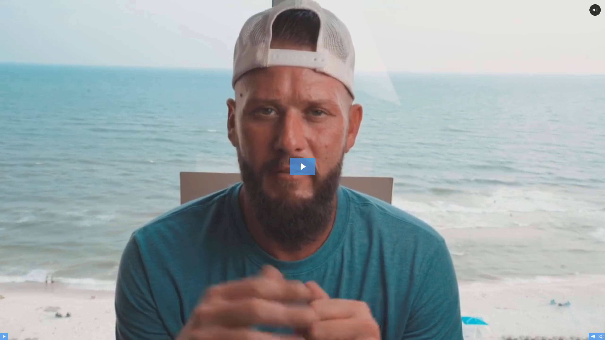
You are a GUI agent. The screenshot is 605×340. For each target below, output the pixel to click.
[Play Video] (4, 336)
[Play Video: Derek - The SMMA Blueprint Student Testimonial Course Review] (302, 166)
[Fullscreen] (601, 336)
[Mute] (593, 336)
